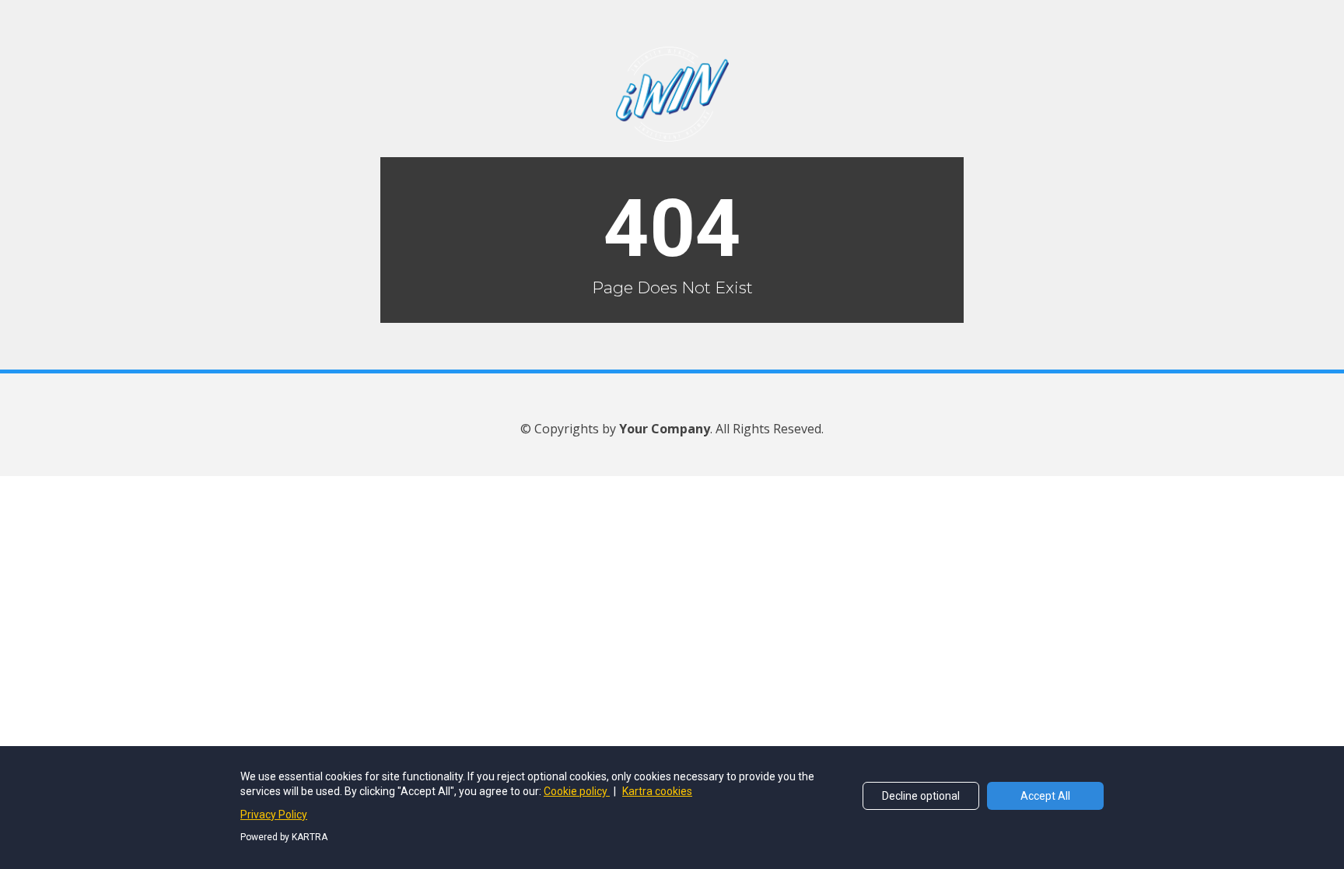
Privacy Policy (273, 814)
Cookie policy (577, 791)
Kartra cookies (657, 791)
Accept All (1045, 796)
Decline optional (921, 796)
